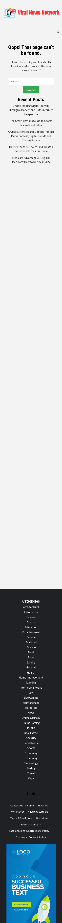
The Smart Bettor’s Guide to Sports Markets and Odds (31, 123)
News (31, 713)
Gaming (31, 662)
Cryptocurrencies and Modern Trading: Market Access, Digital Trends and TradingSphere (31, 136)
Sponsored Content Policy (31, 837)
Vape (31, 778)
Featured (31, 642)
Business (31, 617)
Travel (31, 773)
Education (31, 627)
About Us (43, 805)
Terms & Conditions (21, 818)
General (31, 667)
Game (31, 657)
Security (31, 738)
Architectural (31, 607)
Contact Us (16, 805)
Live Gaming (31, 697)
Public (31, 728)
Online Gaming (31, 723)
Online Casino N (31, 718)
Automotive (31, 612)
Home (30, 805)
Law (31, 693)
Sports (31, 748)
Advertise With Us (38, 811)
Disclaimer (42, 818)
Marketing (31, 708)
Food (31, 652)
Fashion (31, 637)
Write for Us (17, 811)
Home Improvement (31, 677)
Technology (31, 763)
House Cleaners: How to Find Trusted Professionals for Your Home (31, 149)
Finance (31, 647)
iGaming (31, 682)
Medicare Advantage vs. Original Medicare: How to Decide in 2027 (31, 160)
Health (31, 672)
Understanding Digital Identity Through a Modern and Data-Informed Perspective (31, 110)
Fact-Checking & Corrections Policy (29, 830)
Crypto (31, 622)
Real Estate (31, 733)
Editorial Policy (29, 824)
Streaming (31, 753)
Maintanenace (31, 703)
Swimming (31, 758)
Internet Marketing (31, 687)
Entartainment (31, 632)
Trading (31, 768)
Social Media (31, 743)
